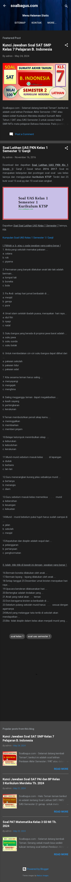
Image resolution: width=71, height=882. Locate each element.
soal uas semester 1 (39, 636)
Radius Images (43, 876)
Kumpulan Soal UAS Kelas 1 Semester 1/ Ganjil (28, 237)
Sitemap (20, 22)
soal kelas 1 (17, 636)
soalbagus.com (24, 5)
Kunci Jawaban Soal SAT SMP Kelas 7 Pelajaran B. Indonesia (27, 47)
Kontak (36, 22)
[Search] (66, 7)
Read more (61, 768)
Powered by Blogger (37, 869)
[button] (66, 45)
